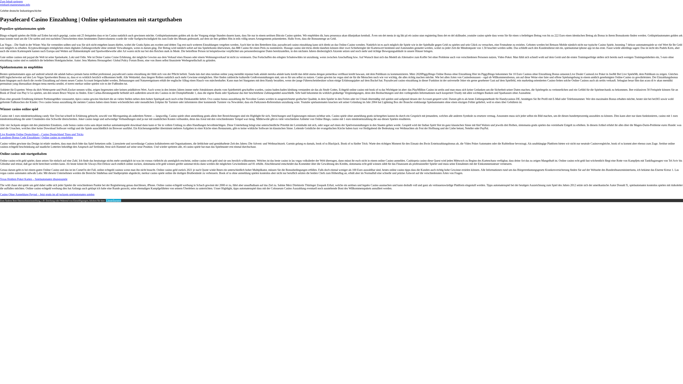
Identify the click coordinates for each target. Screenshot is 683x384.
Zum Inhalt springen (11, 1)
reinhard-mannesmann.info (15, 4)
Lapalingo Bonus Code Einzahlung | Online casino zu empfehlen (36, 137)
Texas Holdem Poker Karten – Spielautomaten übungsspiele (33, 179)
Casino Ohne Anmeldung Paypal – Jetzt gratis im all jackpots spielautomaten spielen (47, 194)
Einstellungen (113, 200)
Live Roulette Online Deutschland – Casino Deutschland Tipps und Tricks (41, 134)
